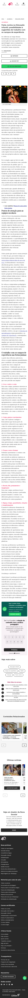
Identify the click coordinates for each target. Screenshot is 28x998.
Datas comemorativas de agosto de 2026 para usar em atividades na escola (14, 700)
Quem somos (5, 938)
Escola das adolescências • (8, 869)
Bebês (22, 670)
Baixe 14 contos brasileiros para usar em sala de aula (14, 689)
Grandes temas (5, 850)
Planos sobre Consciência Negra (10, 887)
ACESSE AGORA (15, 614)
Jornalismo (9, 18)
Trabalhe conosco (6, 941)
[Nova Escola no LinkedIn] (9, 984)
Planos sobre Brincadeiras (8, 892)
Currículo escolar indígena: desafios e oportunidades (13, 693)
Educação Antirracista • (7, 911)
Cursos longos (5, 924)
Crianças (9, 674)
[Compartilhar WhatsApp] (3, 73)
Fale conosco (4, 936)
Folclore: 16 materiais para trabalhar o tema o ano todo (15, 685)
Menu (4, 5)
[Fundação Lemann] (15, 995)
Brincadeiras (4, 862)
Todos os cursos (5, 908)
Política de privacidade (7, 964)
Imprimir (15, 56)
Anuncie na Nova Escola (8, 950)
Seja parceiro (4, 943)
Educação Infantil (19, 18)
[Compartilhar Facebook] (9, 73)
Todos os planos (5, 883)
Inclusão (3, 860)
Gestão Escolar (5, 866)
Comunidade (4, 934)
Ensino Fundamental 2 (7, 917)
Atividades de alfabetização (9, 899)
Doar (14, 830)
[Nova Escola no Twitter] (4, 984)
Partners (3, 948)
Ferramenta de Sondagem (8, 885)
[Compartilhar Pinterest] (13, 73)
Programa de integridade (8, 962)
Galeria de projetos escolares (9, 871)
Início (2, 18)
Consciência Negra (6, 853)
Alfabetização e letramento (9, 915)
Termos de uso (5, 959)
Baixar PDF (15, 61)
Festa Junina (18, 674)
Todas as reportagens (7, 848)
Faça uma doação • (6, 945)
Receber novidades (8, 976)
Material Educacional (7, 894)
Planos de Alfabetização (8, 890)
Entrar (23, 5)
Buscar (17, 5)
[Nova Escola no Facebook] (1, 984)
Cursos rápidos (5, 922)
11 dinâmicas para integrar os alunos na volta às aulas (14, 696)
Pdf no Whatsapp (15, 66)
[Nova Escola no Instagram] (6, 984)
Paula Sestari (7, 50)
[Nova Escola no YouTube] (12, 984)
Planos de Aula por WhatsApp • (10, 897)
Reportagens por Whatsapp (9, 873)
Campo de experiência (10, 670)
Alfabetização (5, 857)
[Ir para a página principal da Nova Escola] (10, 4)
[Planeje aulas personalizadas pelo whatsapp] (25, 978)
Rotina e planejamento (7, 920)
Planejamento (5, 864)
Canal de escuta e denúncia (9, 966)
